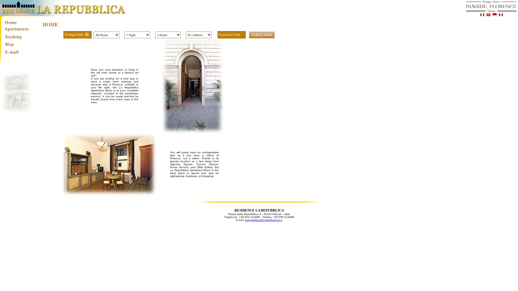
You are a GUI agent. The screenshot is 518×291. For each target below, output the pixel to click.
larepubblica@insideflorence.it (263, 220)
